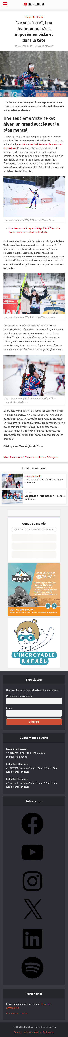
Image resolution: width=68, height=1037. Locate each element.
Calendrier (49, 529)
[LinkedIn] (32, 950)
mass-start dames (36, 457)
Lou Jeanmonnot (14, 457)
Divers (28, 492)
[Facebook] (32, 835)
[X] (32, 922)
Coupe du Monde (34, 16)
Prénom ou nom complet (19, 695)
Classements (34, 529)
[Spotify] (32, 979)
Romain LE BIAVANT (43, 46)
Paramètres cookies (17, 1013)
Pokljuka (53, 457)
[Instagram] (32, 893)
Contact (18, 1032)
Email (9, 707)
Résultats (18, 529)
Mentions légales (32, 1032)
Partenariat (48, 1032)
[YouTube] (32, 864)
